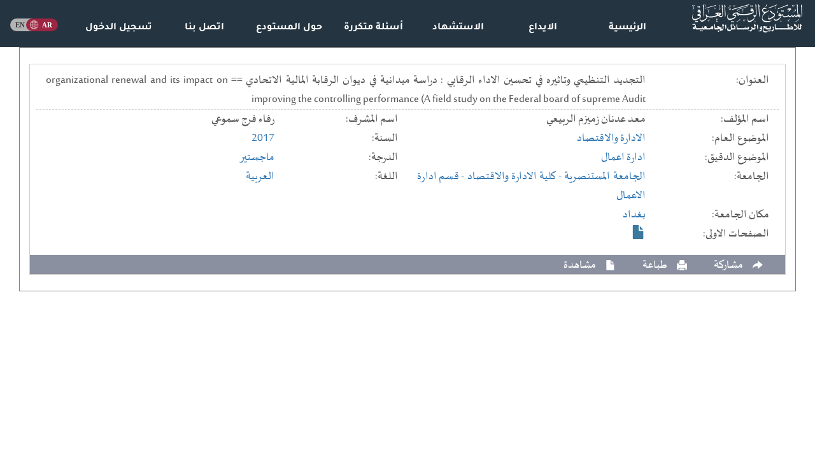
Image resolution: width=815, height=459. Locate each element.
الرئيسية (627, 28)
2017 (263, 138)
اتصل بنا (204, 28)
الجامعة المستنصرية (604, 176)
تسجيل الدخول (118, 28)
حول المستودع (289, 28)
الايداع (542, 28)
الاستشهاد (458, 28)
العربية (260, 176)
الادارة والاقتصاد (611, 138)
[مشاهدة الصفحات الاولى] (639, 232)
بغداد (634, 214)
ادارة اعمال (623, 157)
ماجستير (256, 157)
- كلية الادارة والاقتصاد (516, 176)
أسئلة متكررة (373, 28)
